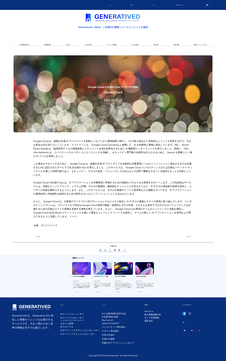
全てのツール (66, 326)
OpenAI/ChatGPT (110, 323)
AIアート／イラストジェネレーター (77, 334)
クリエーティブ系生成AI (113, 327)
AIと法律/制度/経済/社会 (114, 313)
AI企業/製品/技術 (110, 316)
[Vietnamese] (199, 330)
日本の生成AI (108, 334)
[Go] (156, 276)
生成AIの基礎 (108, 339)
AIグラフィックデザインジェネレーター (79, 330)
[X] (190, 313)
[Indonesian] (192, 330)
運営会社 (148, 320)
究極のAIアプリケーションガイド (118, 342)
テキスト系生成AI (110, 331)
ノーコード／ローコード (72, 320)
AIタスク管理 (66, 323)
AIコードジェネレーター (72, 317)
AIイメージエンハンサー (72, 314)
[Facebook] (184, 313)
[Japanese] (184, 330)
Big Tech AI (107, 320)
